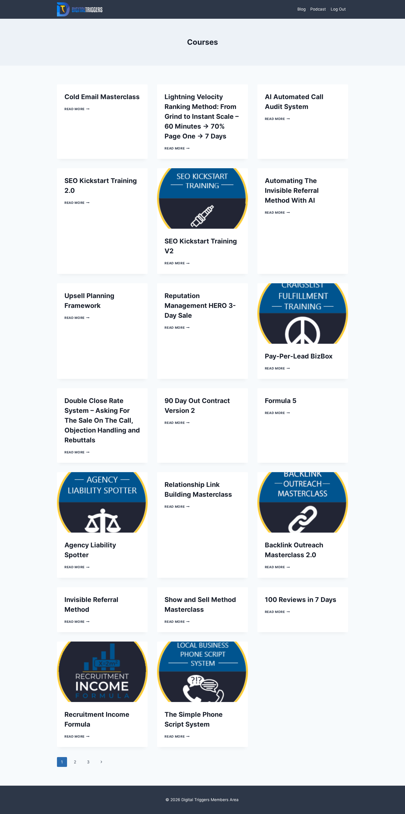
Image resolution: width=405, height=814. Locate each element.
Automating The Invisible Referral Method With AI (292, 190)
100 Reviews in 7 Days (300, 600)
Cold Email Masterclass (102, 97)
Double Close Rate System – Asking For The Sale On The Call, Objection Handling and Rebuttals (102, 420)
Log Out (338, 9)
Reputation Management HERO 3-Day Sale (200, 305)
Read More (77, 109)
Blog (301, 9)
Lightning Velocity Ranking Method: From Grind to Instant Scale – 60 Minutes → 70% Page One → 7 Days (202, 116)
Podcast (318, 9)
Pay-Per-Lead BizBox (299, 356)
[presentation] (202, 198)
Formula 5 (280, 401)
